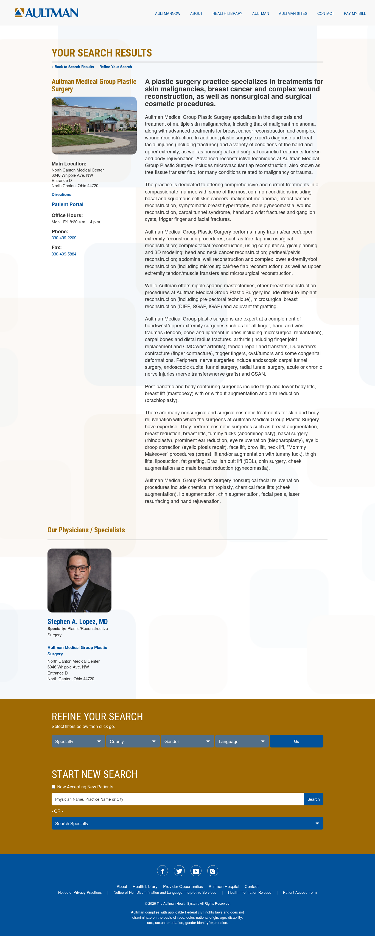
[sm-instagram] (212, 870)
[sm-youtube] (196, 870)
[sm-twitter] (179, 870)
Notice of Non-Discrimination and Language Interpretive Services (165, 892)
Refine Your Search (115, 66)
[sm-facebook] (162, 870)
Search (313, 799)
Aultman (260, 13)
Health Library (227, 13)
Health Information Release (249, 892)
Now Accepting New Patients (84, 786)
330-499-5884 (64, 254)
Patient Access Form (300, 892)
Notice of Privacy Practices (80, 892)
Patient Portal (67, 204)
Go (296, 741)
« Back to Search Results (73, 66)
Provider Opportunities (183, 886)
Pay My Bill (355, 13)
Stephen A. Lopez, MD (77, 622)
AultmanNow (167, 13)
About (196, 13)
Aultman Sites (293, 13)
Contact (325, 13)
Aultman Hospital (224, 886)
